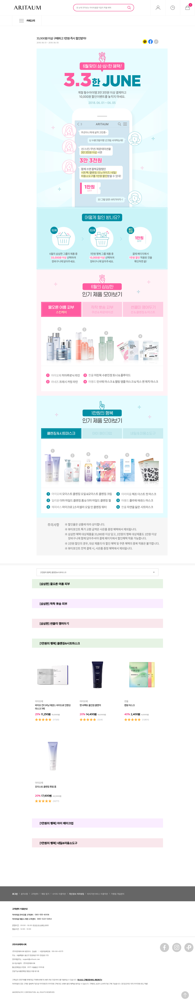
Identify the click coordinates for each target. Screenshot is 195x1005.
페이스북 (164, 947)
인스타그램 (176, 947)
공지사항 (24, 893)
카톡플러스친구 (188, 947)
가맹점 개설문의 (117, 893)
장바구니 (190, 5)
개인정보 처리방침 (76, 893)
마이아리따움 (158, 7)
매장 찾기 (45, 893)
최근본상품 (172, 7)
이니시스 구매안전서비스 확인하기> (89, 980)
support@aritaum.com (31, 959)
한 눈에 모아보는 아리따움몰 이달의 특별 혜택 (93, 7)
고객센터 (34, 893)
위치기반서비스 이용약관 (97, 893)
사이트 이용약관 (59, 893)
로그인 (15, 893)
